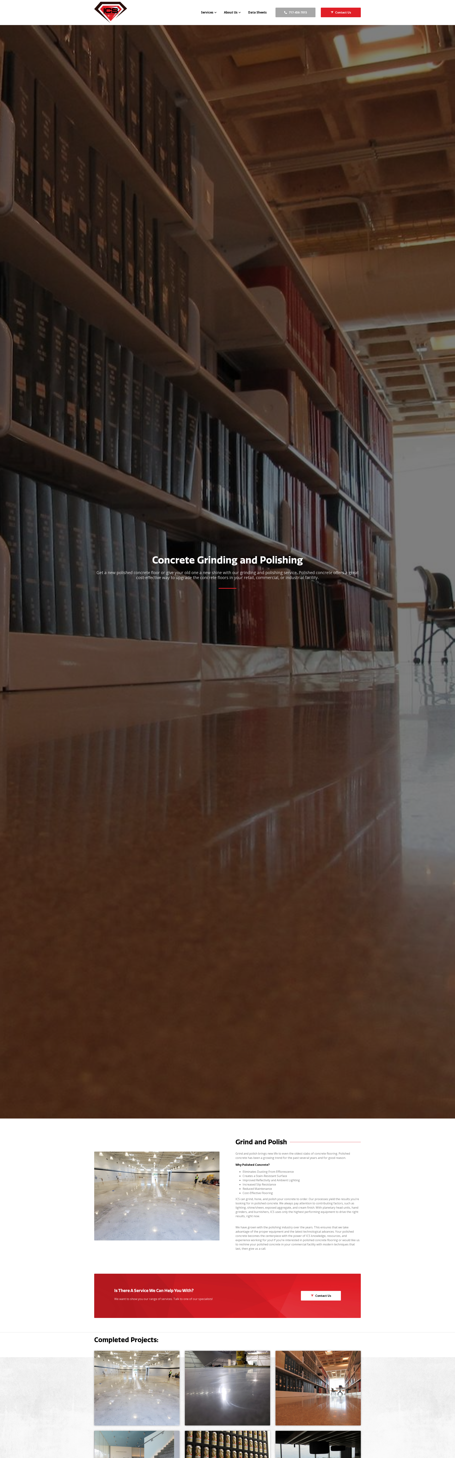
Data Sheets (257, 12)
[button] (208, 12)
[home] (110, 12)
